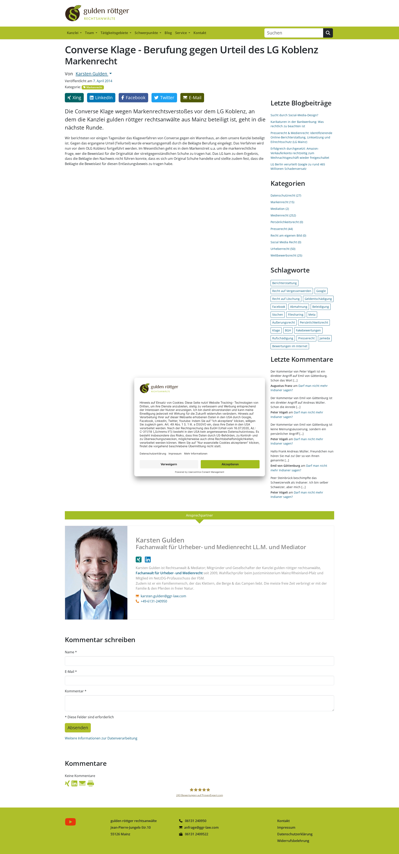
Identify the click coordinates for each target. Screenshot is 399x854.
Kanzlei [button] (73, 33)
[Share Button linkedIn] (74, 783)
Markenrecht (94, 87)
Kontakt (199, 33)
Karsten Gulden (92, 74)
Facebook (278, 307)
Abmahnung (298, 307)
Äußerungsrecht (283, 322)
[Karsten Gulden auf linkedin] (148, 559)
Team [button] (90, 33)
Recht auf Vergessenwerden (291, 291)
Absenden (78, 728)
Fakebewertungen (308, 330)
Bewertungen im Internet (289, 346)
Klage (276, 330)
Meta (311, 314)
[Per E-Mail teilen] (82, 783)
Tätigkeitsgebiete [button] (115, 33)
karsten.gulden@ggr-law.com (163, 596)
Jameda (325, 338)
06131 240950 (195, 821)
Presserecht (306, 338)
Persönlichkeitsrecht (314, 322)
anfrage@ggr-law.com (201, 827)
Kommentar (75, 691)
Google (321, 291)
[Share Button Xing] (67, 783)
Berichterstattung (284, 283)
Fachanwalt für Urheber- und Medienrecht (169, 573)
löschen (277, 314)
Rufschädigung (282, 338)
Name (71, 652)
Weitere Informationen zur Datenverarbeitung (101, 738)
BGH (288, 330)
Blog (168, 33)
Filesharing (295, 314)
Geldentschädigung (318, 299)
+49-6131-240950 (154, 601)
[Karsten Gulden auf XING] (140, 559)
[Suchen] (328, 33)
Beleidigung (320, 307)
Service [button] (181, 33)
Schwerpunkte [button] (147, 33)
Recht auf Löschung (286, 299)
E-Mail (71, 671)
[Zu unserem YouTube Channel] (71, 821)
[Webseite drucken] (90, 783)
